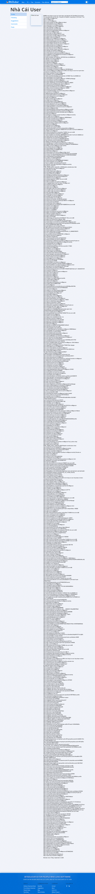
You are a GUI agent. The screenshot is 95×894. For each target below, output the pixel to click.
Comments (14, 24)
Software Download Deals (30, 886)
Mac (23, 2)
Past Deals (26, 892)
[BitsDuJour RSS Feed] (69, 886)
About (53, 888)
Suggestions (14, 21)
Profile (13, 14)
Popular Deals (27, 890)
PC (28, 2)
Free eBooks (45, 2)
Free (32, 2)
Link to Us (54, 890)
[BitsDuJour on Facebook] (67, 886)
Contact (53, 886)
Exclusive (37, 2)
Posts (12, 27)
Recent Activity (41, 892)
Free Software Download (29, 888)
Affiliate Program (56, 892)
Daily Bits (40, 886)
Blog (39, 890)
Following (14, 17)
